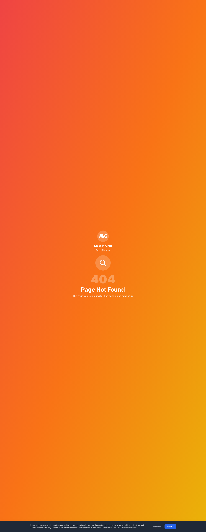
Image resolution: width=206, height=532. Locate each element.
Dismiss (170, 526)
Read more (157, 526)
